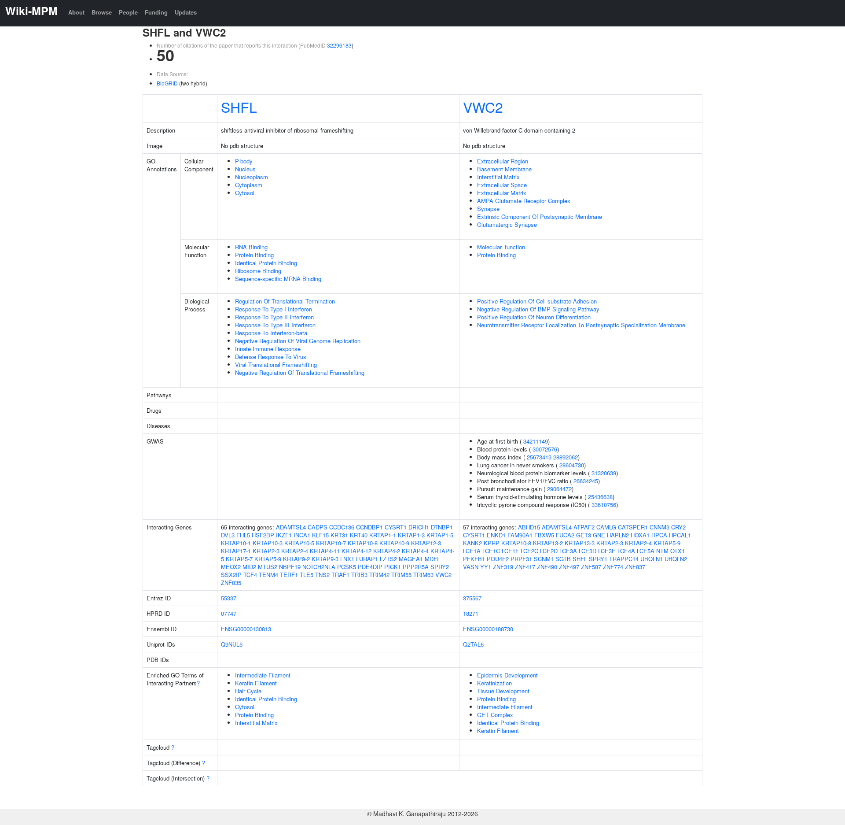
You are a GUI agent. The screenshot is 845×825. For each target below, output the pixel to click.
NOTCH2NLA (318, 566)
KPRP (492, 543)
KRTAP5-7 (239, 559)
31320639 (604, 473)
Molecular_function (501, 247)
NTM (662, 551)
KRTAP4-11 (325, 551)
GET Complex (495, 714)
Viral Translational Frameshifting (276, 364)
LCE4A (626, 551)
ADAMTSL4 (291, 527)
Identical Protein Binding (266, 263)
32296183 (339, 45)
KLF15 (320, 535)
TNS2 (322, 574)
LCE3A (568, 551)
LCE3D (587, 551)
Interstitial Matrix (498, 177)
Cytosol (244, 193)
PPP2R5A (416, 566)
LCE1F (510, 551)
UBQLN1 (651, 559)
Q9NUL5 (231, 644)
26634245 (585, 481)
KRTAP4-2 (386, 551)
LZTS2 (388, 559)
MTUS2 (267, 566)
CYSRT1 (396, 527)
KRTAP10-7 (331, 543)
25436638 (600, 496)
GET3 (583, 535)
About (76, 12)
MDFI (432, 559)
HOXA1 (640, 535)
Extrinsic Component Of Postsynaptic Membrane (539, 216)
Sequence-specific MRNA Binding (278, 278)
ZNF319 (503, 566)
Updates (186, 12)
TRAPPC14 (624, 559)
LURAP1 (367, 559)
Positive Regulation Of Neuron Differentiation (534, 317)
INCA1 (302, 535)
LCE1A (472, 551)
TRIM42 (379, 574)
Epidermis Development (507, 675)
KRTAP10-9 (394, 543)
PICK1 (392, 566)
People (128, 12)
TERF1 (289, 574)
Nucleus (245, 169)
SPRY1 (598, 559)
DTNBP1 (442, 527)
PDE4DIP (370, 566)
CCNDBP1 (369, 527)
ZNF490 (547, 566)
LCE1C (491, 551)
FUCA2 (565, 535)
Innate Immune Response (268, 348)
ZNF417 (525, 566)
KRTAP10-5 (299, 543)
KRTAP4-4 (415, 551)
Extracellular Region (502, 161)
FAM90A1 (520, 535)
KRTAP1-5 (439, 535)
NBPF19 (290, 566)
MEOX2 (231, 566)
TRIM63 (423, 574)
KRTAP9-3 (325, 559)
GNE (599, 535)
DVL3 (228, 535)
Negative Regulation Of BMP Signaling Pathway (538, 309)
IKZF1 (284, 535)
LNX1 (347, 559)
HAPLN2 (618, 535)
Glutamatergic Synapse (507, 224)
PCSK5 (346, 566)
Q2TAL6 (473, 644)
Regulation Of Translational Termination (285, 301)
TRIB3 (359, 574)
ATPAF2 (584, 527)
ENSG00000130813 (246, 629)
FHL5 (243, 535)
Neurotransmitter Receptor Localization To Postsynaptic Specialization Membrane (581, 325)
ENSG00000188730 (488, 629)
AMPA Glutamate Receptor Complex (523, 200)
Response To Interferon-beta (271, 333)
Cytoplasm (248, 185)
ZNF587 (591, 566)
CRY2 (678, 527)
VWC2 (483, 106)
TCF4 (250, 574)
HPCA (659, 535)
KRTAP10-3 (268, 543)
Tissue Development (503, 691)
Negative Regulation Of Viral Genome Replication (297, 341)
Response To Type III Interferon (275, 325)
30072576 (545, 449)
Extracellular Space (502, 185)
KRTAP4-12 (356, 551)
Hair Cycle (248, 691)
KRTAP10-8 (363, 543)
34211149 (535, 441)
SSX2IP (231, 574)
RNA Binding (251, 247)
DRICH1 (418, 527)
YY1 (485, 566)
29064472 (559, 489)
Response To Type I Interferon (273, 309)
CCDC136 (341, 527)
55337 (228, 598)
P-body (244, 161)
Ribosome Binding (258, 270)
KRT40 (358, 535)
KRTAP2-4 (294, 551)
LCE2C (529, 551)
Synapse (488, 208)
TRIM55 (401, 574)
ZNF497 (569, 566)
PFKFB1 (474, 559)
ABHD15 (529, 527)
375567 (472, 598)
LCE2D (549, 551)
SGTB (563, 559)
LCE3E (607, 551)
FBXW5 (544, 535)
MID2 (249, 566)
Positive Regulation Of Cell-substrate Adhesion (537, 301)
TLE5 (306, 574)
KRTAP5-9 (267, 559)
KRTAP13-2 (548, 543)
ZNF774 (613, 566)
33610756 (604, 504)
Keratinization (494, 683)
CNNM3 (659, 527)
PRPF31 (521, 559)
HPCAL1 (680, 535)
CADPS (317, 527)
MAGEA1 (411, 559)
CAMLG (606, 527)
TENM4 (268, 574)
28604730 (571, 465)
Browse (102, 12)
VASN (470, 566)
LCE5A (645, 551)
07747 (228, 613)
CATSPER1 (633, 527)
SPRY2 (439, 566)
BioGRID (167, 83)
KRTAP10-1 (236, 543)
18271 (470, 613)
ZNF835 (231, 582)
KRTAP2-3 (266, 551)
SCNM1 (544, 559)
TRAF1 (340, 574)
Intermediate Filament (262, 675)
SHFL (239, 106)
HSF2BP (263, 535)
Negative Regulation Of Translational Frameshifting (299, 372)
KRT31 (339, 535)
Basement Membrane (504, 169)
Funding (156, 12)
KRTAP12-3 (426, 543)
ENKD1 (496, 535)
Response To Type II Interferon (274, 317)
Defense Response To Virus (270, 356)
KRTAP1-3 (411, 535)
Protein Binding (254, 255)
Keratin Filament (256, 683)
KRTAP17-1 (236, 551)
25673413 (539, 457)
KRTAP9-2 (296, 559)
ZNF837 (635, 566)
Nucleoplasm (251, 177)
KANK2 (472, 543)
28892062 (565, 457)
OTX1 (677, 551)
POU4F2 (498, 559)
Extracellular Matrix (501, 193)
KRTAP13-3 (580, 543)
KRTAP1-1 (382, 535)
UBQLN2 (676, 559)
